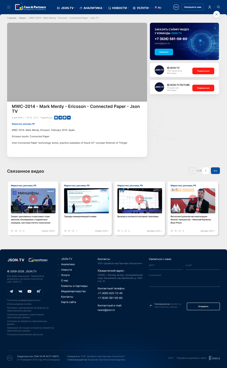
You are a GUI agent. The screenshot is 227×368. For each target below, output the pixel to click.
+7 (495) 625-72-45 (110, 293)
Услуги (142, 8)
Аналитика (92, 8)
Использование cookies (19, 304)
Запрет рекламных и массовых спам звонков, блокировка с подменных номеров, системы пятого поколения (30, 219)
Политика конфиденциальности (23, 300)
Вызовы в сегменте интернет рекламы (137, 216)
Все (215, 170)
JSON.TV (67, 8)
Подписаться (203, 71)
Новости (119, 8)
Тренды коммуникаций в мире (80, 216)
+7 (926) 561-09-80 (171, 39)
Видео (22, 17)
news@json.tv (162, 43)
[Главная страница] (30, 6)
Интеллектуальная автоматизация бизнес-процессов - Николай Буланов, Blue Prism (191, 219)
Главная (11, 17)
